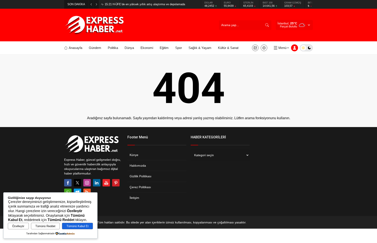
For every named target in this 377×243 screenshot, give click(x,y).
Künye (134, 155)
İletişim (134, 197)
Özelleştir (18, 226)
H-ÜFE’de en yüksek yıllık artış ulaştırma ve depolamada (145, 4)
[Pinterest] (116, 182)
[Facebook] (68, 182)
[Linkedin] (96, 182)
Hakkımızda (138, 165)
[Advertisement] (49, 83)
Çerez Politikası (140, 187)
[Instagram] (87, 182)
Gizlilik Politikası (140, 176)
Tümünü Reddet (45, 226)
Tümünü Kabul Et (78, 226)
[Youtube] (106, 182)
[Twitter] (77, 182)
